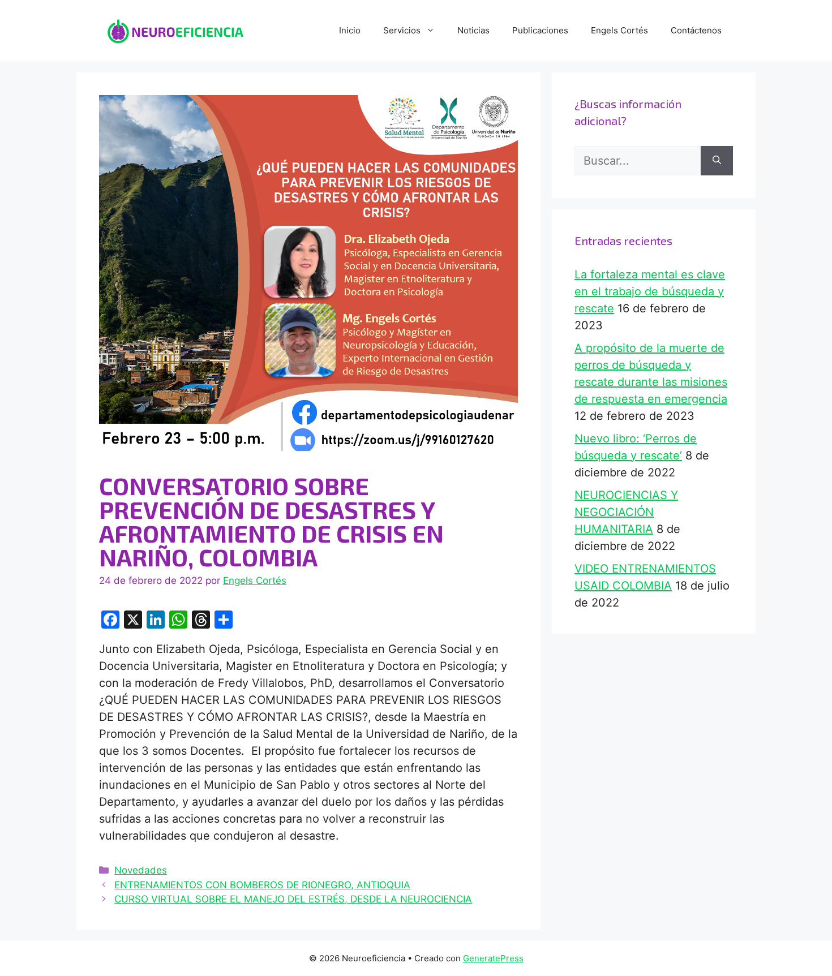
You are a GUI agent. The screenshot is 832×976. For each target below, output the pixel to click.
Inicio (350, 30)
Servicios (402, 30)
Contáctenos (696, 30)
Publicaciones (540, 30)
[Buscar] (717, 160)
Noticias (473, 30)
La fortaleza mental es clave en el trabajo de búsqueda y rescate (649, 291)
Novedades (140, 870)
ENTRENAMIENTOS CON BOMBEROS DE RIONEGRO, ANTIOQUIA (262, 885)
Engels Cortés (619, 30)
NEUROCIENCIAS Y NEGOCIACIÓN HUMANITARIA (626, 512)
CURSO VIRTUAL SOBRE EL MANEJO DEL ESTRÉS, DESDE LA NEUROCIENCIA (293, 899)
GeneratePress (493, 958)
